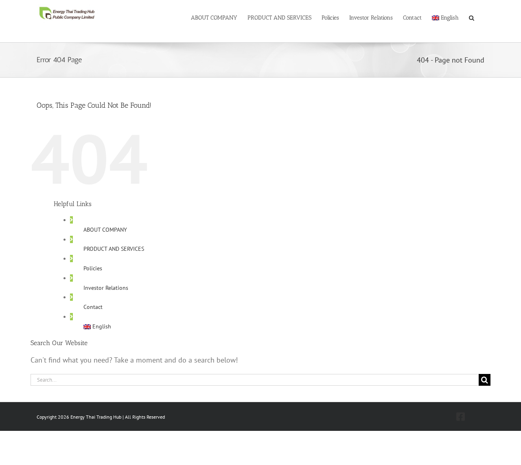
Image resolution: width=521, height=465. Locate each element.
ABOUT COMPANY (105, 229)
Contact (93, 307)
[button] (471, 17)
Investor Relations (105, 287)
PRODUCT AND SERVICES (113, 248)
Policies (92, 268)
